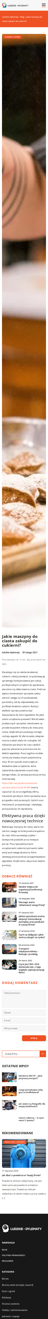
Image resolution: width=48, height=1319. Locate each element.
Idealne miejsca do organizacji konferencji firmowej (30, 889)
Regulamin (7, 1261)
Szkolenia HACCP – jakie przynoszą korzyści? (31, 1077)
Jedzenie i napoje (10, 1316)
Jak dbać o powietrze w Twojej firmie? (21, 1175)
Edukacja (6, 1297)
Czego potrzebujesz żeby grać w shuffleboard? (31, 1091)
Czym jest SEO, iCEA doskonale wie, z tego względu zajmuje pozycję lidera (31, 968)
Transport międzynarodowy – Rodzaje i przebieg (28, 951)
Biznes (5, 1278)
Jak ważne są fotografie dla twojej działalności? (32, 1105)
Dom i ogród (8, 1291)
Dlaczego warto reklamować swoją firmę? (32, 904)
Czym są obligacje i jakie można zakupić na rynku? (32, 936)
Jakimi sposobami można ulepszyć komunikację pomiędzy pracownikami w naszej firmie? (32, 920)
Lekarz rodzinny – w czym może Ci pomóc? (31, 1119)
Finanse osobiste (10, 1303)
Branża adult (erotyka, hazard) (17, 1285)
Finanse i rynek (12, 37)
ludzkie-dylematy (11, 652)
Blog (4, 1249)
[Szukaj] (43, 1054)
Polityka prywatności (13, 1255)
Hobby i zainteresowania (14, 1310)
